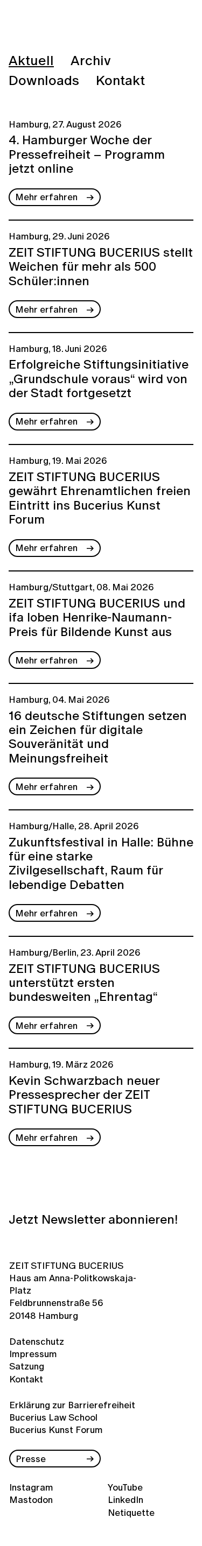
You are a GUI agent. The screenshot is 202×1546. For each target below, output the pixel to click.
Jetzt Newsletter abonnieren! (93, 1219)
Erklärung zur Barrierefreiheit (72, 1405)
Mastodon (31, 1499)
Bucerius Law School (53, 1417)
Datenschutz (32, 1341)
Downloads (44, 80)
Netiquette (131, 1512)
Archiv (91, 60)
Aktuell (31, 60)
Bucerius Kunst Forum (56, 1429)
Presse (31, 1458)
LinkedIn (125, 1499)
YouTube (125, 1487)
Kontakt (120, 80)
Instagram (31, 1487)
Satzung (26, 1366)
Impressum (32, 1353)
